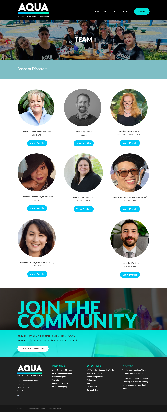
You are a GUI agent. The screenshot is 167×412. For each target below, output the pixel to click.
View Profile (37, 143)
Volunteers (91, 380)
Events (89, 383)
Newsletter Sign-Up (94, 373)
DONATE (142, 11)
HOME (97, 12)
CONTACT (125, 12)
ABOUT (108, 12)
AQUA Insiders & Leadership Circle (100, 370)
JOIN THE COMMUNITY (33, 348)
